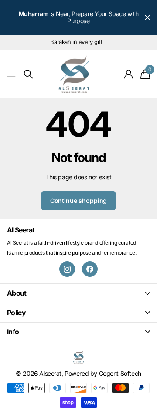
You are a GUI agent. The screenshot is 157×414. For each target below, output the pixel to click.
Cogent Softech (120, 373)
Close (147, 17)
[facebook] (90, 269)
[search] (28, 74)
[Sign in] (128, 74)
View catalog (12, 74)
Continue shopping (78, 200)
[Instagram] (67, 269)
